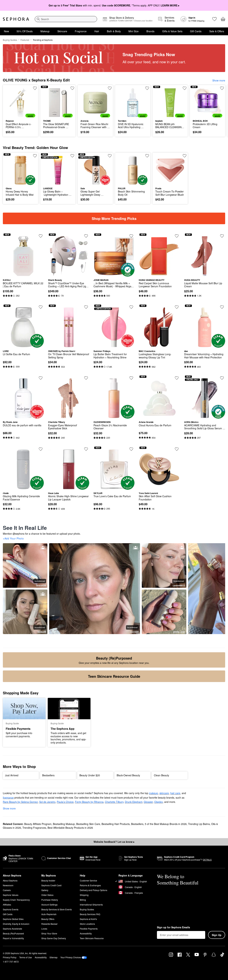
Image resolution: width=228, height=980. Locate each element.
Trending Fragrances (34, 827)
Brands (150, 31)
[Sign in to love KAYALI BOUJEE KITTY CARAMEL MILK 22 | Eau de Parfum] (40, 236)
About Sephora (10, 880)
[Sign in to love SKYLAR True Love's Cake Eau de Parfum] (131, 449)
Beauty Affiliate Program (37, 824)
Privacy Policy (9, 957)
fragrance (8, 797)
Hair (96, 31)
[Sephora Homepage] (16, 19)
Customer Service (88, 880)
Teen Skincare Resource (92, 938)
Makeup (45, 31)
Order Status (47, 894)
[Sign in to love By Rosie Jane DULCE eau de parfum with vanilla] (40, 378)
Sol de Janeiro (47, 802)
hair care (175, 793)
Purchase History (49, 899)
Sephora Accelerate (12, 928)
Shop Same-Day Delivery (53, 938)
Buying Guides (10, 39)
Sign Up (216, 935)
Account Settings (49, 904)
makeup (153, 793)
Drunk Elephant (133, 802)
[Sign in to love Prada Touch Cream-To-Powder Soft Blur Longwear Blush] (184, 156)
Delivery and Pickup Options (93, 890)
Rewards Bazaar (49, 923)
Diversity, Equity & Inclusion (16, 923)
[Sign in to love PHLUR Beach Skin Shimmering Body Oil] (147, 156)
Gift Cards (195, 31)
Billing (83, 899)
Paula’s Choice (65, 802)
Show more (218, 80)
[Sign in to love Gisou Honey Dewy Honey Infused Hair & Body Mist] (35, 156)
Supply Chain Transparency (16, 899)
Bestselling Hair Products (116, 824)
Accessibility (86, 933)
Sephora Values (10, 894)
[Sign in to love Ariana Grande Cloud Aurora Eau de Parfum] (176, 378)
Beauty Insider (48, 880)
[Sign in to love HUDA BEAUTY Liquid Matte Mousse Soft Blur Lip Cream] (222, 236)
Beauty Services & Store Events (56, 909)
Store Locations (87, 923)
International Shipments (91, 904)
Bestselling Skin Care (88, 824)
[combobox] (66, 19)
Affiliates (7, 904)
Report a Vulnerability (13, 938)
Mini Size (133, 31)
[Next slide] (221, 111)
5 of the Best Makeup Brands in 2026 (166, 824)
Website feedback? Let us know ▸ (114, 841)
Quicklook (20, 115)
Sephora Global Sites (13, 918)
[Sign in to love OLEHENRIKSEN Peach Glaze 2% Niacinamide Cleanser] (131, 378)
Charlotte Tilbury (114, 802)
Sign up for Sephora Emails (173, 927)
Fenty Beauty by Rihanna (89, 802)
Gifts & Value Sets (172, 31)
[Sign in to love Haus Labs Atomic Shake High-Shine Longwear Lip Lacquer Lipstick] (86, 449)
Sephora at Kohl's (88, 918)
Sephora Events (10, 909)
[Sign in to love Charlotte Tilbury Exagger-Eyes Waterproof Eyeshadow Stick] (86, 378)
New (6, 31)
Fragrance (81, 31)
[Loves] (214, 19)
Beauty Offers (47, 918)
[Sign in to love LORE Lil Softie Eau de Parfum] (40, 307)
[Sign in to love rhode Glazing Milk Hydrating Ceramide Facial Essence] (40, 449)
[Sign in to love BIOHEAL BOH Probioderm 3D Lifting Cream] (222, 88)
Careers (7, 890)
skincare (164, 793)
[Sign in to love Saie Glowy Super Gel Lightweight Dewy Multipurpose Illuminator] (110, 156)
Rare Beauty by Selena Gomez (20, 802)
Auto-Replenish (48, 914)
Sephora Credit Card (51, 885)
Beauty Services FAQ (90, 914)
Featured (24, 39)
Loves (44, 928)
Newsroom (8, 885)
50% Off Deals (25, 31)
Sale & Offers (216, 31)
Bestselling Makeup (64, 824)
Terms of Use (25, 957)
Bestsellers (137, 824)
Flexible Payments (89, 928)
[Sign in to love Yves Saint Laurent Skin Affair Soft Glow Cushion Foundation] (176, 449)
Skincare (62, 31)
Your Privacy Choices (70, 957)
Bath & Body (114, 31)
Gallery (44, 890)
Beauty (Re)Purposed (13, 933)
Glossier (148, 802)
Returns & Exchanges (90, 885)
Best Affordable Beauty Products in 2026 (70, 827)
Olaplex (158, 802)
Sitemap (54, 957)
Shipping (84, 894)
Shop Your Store (49, 933)
